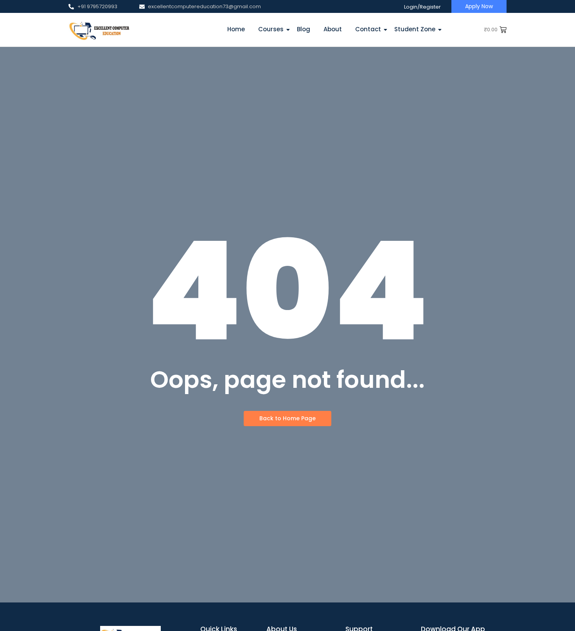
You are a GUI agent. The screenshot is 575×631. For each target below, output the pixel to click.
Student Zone (414, 29)
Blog (303, 29)
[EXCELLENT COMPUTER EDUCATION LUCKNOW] (98, 29)
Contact (368, 29)
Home (236, 29)
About (332, 29)
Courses (271, 29)
